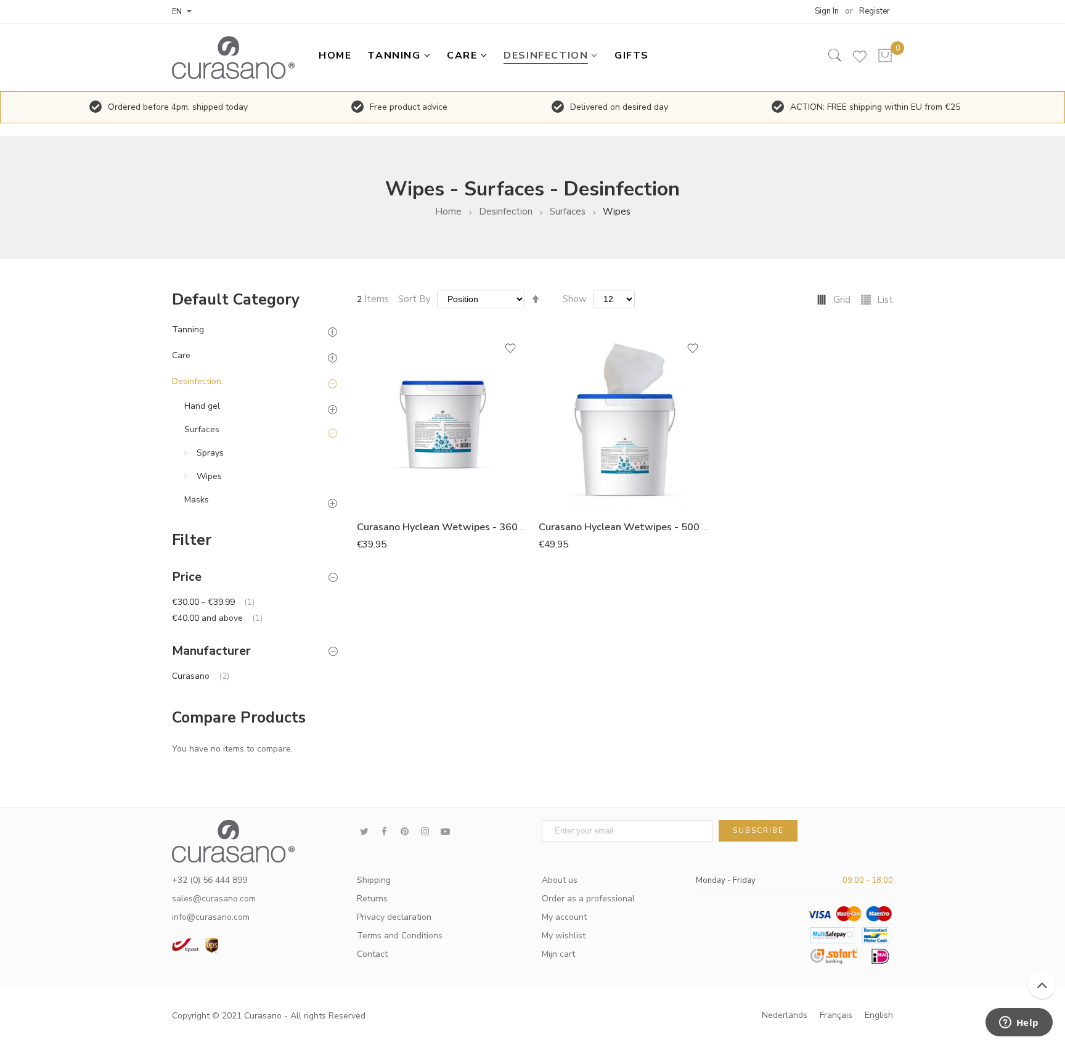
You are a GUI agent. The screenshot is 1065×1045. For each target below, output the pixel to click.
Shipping (374, 880)
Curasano (200, 676)
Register (874, 11)
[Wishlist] (860, 59)
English (879, 1015)
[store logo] (236, 57)
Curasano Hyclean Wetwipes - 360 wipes (452, 527)
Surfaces (568, 212)
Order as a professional (588, 898)
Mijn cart (558, 954)
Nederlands (784, 1015)
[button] (510, 352)
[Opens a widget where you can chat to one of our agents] (1019, 1023)
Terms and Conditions (400, 935)
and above (217, 618)
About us (559, 880)
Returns (372, 898)
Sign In (827, 11)
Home (448, 212)
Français (836, 1015)
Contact (372, 954)
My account (564, 917)
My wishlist (564, 935)
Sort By (414, 299)
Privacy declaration (394, 917)
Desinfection (505, 212)
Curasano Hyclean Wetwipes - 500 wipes (634, 527)
